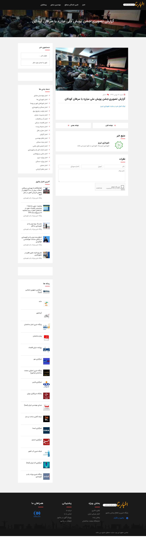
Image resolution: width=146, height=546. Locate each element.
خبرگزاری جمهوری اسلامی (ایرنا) (33, 291)
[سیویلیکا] (37, 514)
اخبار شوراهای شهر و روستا (38, 103)
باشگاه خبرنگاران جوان (34, 393)
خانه (77, 26)
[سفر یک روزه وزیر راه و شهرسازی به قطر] (46, 226)
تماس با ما (68, 514)
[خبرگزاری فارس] (46, 384)
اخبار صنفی (43, 165)
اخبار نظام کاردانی (41, 169)
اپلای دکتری (96, 510)
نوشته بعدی (75, 125)
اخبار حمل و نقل (42, 130)
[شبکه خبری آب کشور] (46, 453)
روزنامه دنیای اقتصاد (35, 347)
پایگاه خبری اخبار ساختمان (33, 324)
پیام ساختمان (37, 336)
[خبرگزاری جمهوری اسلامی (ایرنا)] (46, 292)
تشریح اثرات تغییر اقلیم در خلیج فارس (33, 254)
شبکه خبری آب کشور (35, 451)
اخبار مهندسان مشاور (40, 95)
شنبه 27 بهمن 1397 (116, 94)
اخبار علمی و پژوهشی (40, 153)
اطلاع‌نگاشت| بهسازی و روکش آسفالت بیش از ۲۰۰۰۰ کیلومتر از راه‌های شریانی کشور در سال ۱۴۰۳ (32, 191)
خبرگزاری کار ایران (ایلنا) (34, 463)
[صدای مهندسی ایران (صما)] (46, 407)
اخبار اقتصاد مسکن (41, 122)
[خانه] (46, 303)
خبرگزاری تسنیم (37, 440)
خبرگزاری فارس (37, 382)
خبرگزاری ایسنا (37, 428)
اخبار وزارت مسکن (41, 161)
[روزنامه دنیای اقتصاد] (46, 349)
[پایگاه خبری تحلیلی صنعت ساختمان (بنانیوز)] (46, 372)
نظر (104, 94)
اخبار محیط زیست (41, 126)
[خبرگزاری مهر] (46, 361)
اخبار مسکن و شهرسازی (39, 107)
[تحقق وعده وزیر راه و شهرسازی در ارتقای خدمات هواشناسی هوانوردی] (46, 239)
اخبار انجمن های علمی (40, 146)
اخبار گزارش (43, 134)
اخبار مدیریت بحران (41, 115)
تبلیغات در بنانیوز (66, 521)
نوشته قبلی (109, 125)
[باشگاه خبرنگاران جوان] (46, 395)
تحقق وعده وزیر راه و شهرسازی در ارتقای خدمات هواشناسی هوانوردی (32, 239)
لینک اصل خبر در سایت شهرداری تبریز (112, 106)
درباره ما (69, 510)
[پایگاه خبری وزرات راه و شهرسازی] (46, 476)
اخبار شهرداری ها (41, 99)
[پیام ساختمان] (46, 338)
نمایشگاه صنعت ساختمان (91, 521)
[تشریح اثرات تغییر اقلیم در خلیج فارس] (46, 255)
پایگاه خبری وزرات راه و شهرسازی (32, 198)
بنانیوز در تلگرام (119, 518)
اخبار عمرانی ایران (94, 514)
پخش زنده (96, 517)
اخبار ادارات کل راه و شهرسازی (37, 150)
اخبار (71, 26)
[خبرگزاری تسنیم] (46, 442)
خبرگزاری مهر (38, 359)
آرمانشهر (39, 313)
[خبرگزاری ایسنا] (46, 430)
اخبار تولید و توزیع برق (40, 111)
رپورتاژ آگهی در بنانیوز (64, 517)
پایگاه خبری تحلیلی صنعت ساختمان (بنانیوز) (33, 371)
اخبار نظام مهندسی (41, 138)
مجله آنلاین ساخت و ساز (33, 416)
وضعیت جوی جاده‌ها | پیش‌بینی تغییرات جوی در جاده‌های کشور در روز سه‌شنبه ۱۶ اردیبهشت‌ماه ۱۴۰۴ (32, 209)
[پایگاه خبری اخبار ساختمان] (46, 326)
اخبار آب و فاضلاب (41, 119)
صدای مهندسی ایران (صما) (33, 405)
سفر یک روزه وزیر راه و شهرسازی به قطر (34, 225)
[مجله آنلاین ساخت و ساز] (46, 419)
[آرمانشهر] (46, 315)
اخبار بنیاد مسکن (41, 142)
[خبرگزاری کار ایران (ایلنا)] (46, 465)
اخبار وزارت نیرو (42, 157)
